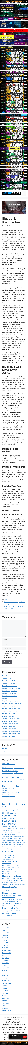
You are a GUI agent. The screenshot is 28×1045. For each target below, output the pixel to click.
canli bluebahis (19, 899)
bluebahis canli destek (11, 786)
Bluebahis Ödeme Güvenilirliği (11, 706)
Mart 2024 (5, 963)
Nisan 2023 (5, 990)
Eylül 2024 (5, 948)
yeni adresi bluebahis (10, 913)
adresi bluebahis (8, 764)
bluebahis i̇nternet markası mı (7, 836)
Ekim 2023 (5, 975)
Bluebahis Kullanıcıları (8, 726)
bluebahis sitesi (6, 867)
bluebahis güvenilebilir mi (20, 828)
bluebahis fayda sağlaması (7, 809)
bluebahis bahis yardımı (6, 779)
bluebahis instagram (9, 834)
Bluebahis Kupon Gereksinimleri (11, 711)
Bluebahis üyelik (9, 893)
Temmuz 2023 (6, 983)
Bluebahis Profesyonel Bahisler (11, 703)
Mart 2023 (5, 993)
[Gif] (14, 81)
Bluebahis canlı (6, 790)
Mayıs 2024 (5, 958)
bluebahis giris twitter (8, 811)
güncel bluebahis (8, 905)
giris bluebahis (18, 901)
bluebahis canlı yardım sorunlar (8, 794)
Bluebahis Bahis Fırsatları (9, 721)
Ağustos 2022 (6, 1010)
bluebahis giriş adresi (9, 818)
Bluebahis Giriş (6, 678)
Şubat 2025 (5, 938)
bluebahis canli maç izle (9, 788)
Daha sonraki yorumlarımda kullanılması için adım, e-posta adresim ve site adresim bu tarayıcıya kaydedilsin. (13, 654)
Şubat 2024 (5, 965)
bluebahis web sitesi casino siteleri (9, 882)
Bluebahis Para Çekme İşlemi (11, 733)
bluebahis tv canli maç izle (12, 878)
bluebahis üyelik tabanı (17, 895)
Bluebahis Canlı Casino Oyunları (10, 792)
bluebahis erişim (16, 807)
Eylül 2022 (5, 1008)
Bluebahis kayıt (7, 838)
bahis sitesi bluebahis (8, 766)
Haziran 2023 (6, 985)
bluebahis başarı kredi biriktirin (18, 779)
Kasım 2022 (5, 1003)
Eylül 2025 (5, 930)
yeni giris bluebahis (7, 915)
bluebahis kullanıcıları (18, 840)
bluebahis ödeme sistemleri (18, 888)
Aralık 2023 (5, 970)
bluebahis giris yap (9, 813)
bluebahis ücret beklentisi (7, 890)
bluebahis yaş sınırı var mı (20, 884)
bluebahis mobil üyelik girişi (18, 846)
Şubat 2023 (5, 995)
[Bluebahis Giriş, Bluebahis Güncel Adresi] (11, 193)
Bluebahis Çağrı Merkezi (9, 691)
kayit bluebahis (10, 908)
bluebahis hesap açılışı (8, 832)
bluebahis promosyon (10, 865)
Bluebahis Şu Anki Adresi (8, 897)
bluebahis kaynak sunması (19, 836)
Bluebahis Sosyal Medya (9, 686)
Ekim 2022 (5, 1005)
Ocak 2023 (5, 998)
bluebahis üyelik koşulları (7, 895)
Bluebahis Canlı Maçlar (9, 736)
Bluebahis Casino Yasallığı (10, 701)
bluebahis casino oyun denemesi (8, 796)
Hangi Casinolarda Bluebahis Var (14, 606)
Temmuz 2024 (6, 953)
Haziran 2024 (6, 955)
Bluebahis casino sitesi (11, 602)
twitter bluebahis (17, 911)
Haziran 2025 (6, 933)
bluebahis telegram (9, 871)
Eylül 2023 (5, 978)
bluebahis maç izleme (8, 842)
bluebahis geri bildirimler (18, 809)
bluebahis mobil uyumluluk (7, 846)
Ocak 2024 (5, 968)
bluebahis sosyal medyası (7, 869)
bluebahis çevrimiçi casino (7, 888)
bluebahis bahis (18, 773)
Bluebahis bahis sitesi (11, 777)
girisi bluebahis (6, 903)
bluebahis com (7, 807)
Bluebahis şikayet (9, 899)
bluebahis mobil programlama (17, 844)
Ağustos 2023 (6, 980)
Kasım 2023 (5, 973)
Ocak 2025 (5, 940)
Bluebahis (7, 599)
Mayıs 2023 (5, 988)
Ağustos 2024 (6, 950)
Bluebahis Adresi (7, 676)
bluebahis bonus (8, 782)
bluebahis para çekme (8, 857)
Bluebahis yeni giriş (9, 887)
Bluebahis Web (8, 609)
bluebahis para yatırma (8, 855)
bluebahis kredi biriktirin (7, 840)
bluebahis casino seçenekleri (19, 799)
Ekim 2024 (5, 945)
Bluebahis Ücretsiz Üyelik (9, 696)
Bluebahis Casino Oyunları (10, 693)
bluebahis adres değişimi (19, 768)
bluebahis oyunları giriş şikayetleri (8, 853)
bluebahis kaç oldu (19, 838)
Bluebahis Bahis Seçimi (9, 681)
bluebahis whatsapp (8, 884)
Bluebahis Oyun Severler (9, 683)
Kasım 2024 (5, 943)
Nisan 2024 (5, 960)
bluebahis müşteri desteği (7, 848)
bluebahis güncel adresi (8, 828)
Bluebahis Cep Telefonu (9, 728)
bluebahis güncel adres (9, 826)
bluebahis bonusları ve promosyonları (9, 783)
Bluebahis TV (6, 873)
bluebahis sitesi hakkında (16, 867)
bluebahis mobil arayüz (6, 844)
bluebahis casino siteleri (6, 801)
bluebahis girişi (9, 821)
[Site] (14, 50)
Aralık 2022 (5, 1000)
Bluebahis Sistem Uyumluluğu (11, 708)
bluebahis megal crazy (20, 842)
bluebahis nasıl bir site (8, 851)
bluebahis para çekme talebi (9, 861)
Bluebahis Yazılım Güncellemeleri (12, 688)
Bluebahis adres (7, 768)
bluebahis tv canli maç (11, 876)
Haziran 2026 (6, 928)
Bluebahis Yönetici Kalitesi (10, 723)
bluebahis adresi (10, 770)
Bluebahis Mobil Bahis (8, 716)
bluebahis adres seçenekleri (7, 773)
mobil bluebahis (6, 911)
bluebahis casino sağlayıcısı (7, 799)
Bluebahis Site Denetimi (9, 713)
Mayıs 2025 (5, 935)
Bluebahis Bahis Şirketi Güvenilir (12, 731)
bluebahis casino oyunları (9, 798)
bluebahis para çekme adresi (7, 859)
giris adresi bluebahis (8, 901)
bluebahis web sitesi (17, 880)
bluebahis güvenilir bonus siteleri (8, 830)
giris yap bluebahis (17, 903)
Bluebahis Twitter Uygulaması (11, 718)
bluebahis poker (6, 863)
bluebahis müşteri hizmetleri (9, 849)
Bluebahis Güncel (10, 824)
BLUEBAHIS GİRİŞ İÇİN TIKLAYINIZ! (14, 30)
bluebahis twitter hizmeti (7, 880)
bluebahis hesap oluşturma (20, 832)
